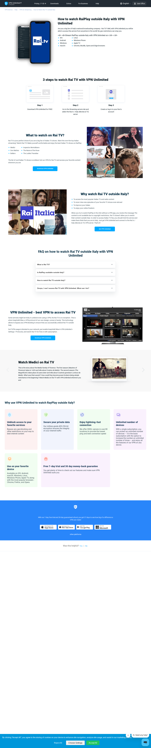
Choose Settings (75, 743)
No (86, 546)
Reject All (58, 743)
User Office (141, 3)
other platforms (75, 534)
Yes (81, 546)
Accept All (93, 743)
